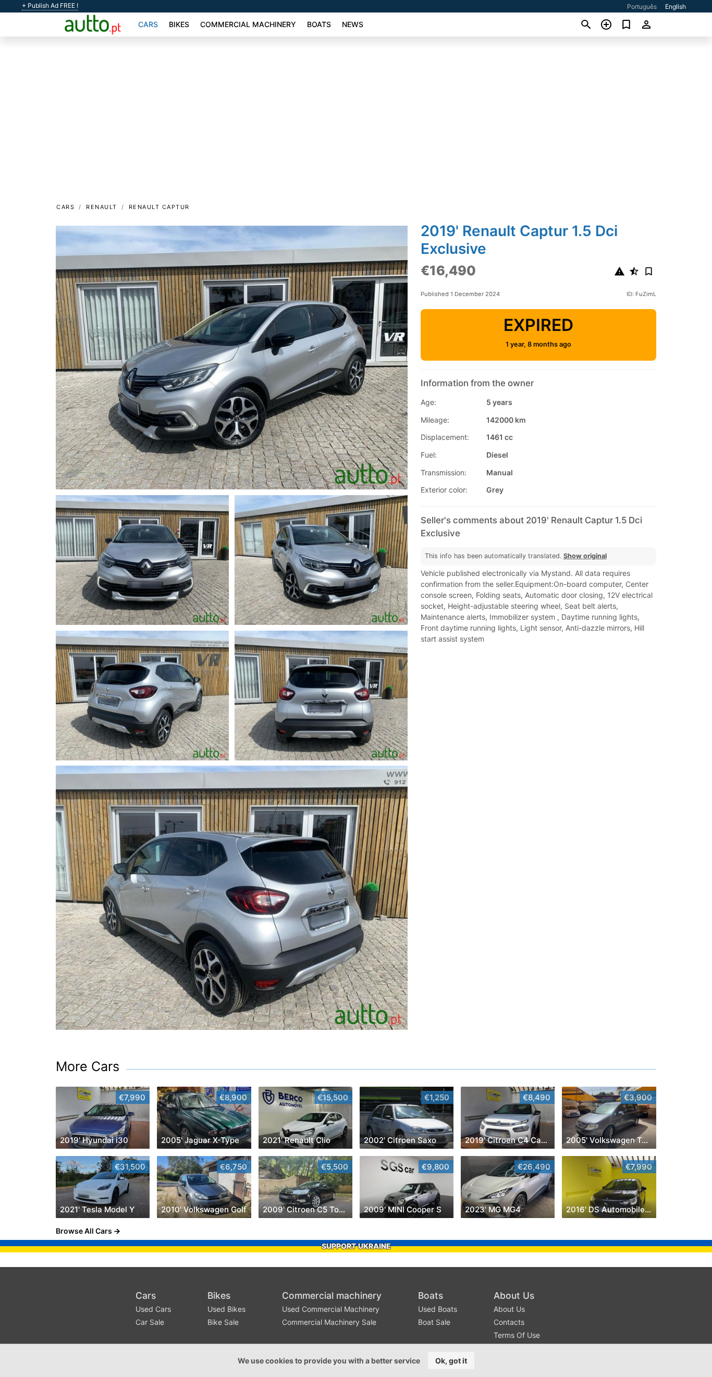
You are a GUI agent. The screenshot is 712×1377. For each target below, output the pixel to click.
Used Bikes (226, 1309)
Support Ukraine (356, 1245)
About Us (514, 1295)
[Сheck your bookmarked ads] (626, 24)
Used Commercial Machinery (330, 1309)
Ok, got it (451, 1360)
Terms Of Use (517, 1335)
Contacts (509, 1322)
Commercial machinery (248, 24)
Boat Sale (434, 1322)
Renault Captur (159, 207)
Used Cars (153, 1309)
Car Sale (150, 1322)
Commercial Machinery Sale (329, 1322)
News (352, 24)
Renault (101, 207)
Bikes (179, 24)
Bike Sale (223, 1322)
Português (642, 6)
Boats (319, 24)
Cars (148, 24)
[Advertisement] (356, 123)
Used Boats (437, 1309)
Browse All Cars (84, 1230)
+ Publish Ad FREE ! (50, 5)
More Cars (87, 1066)
